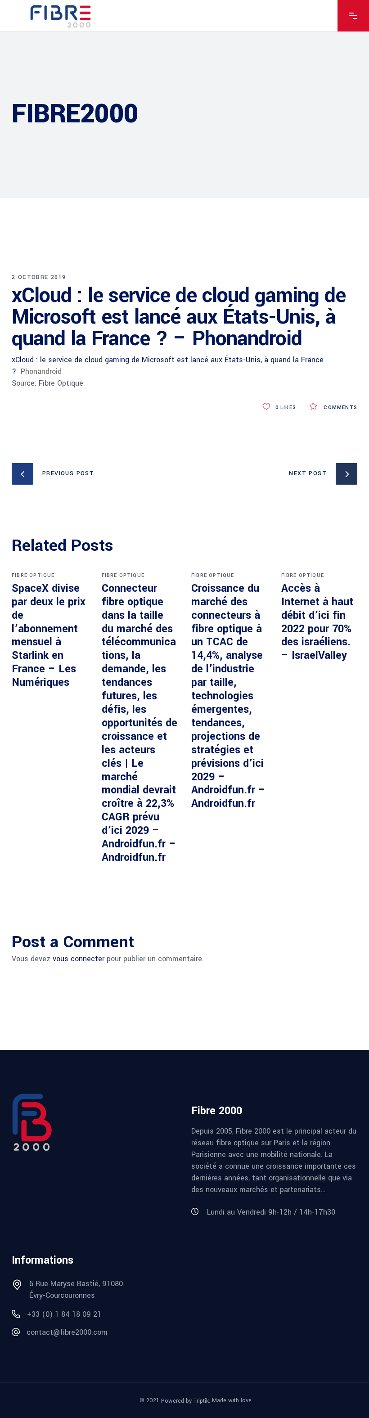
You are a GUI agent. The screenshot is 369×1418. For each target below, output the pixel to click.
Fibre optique (33, 575)
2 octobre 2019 (39, 277)
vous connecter (78, 959)
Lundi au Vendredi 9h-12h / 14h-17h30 (271, 1212)
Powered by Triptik (185, 1401)
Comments (339, 407)
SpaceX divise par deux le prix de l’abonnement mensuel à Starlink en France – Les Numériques (49, 635)
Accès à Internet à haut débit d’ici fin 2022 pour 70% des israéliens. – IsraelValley (317, 622)
